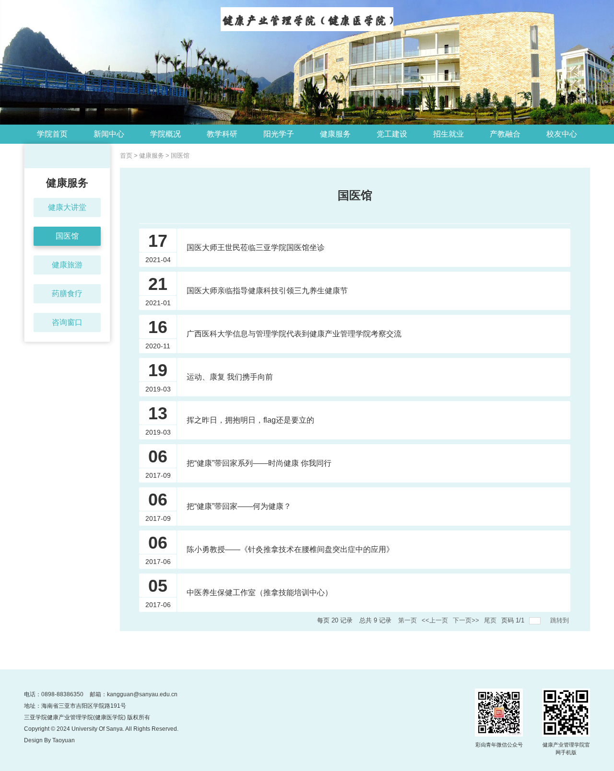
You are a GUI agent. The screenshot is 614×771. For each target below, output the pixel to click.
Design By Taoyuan (49, 740)
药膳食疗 (67, 293)
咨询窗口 (67, 322)
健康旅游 (67, 265)
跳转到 (560, 620)
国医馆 (67, 236)
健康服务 (151, 155)
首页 (126, 155)
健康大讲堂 (67, 207)
